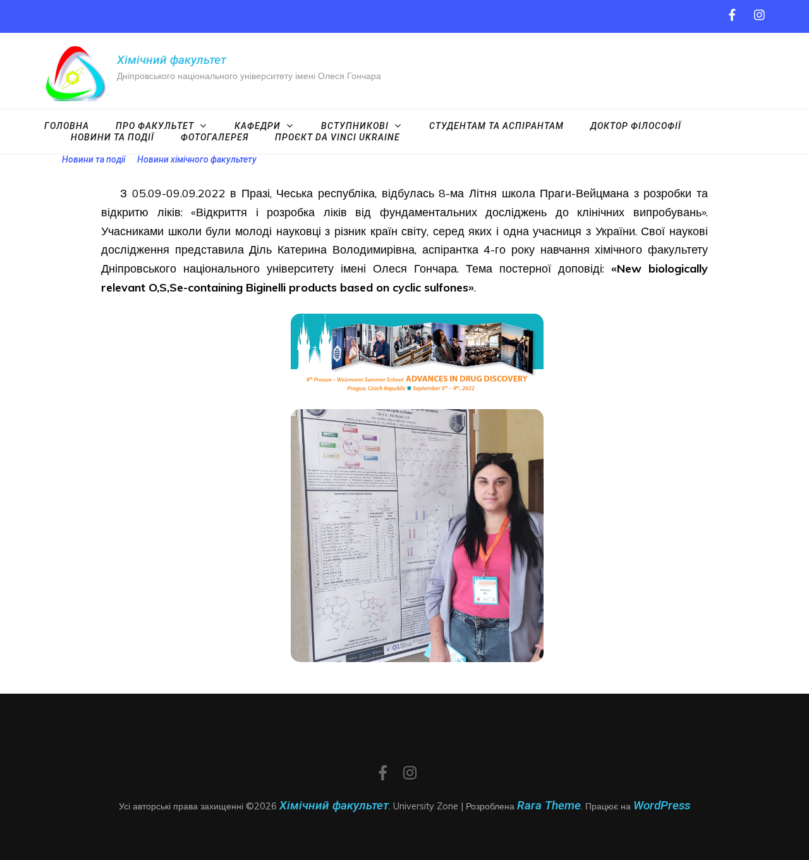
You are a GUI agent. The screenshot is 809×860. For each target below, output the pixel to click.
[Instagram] (759, 15)
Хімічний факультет (171, 59)
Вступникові (355, 126)
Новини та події (112, 137)
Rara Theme (549, 805)
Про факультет (155, 126)
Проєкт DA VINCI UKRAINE (337, 137)
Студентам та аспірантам (496, 126)
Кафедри (257, 126)
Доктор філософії (635, 126)
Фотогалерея (214, 137)
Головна (66, 126)
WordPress (661, 805)
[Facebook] (732, 15)
